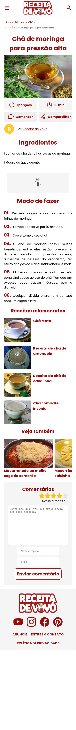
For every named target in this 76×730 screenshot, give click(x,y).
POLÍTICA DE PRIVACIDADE (38, 643)
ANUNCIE (19, 634)
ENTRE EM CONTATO (47, 634)
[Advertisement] (38, 183)
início (7, 22)
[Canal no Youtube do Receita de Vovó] (18, 625)
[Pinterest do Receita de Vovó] (58, 625)
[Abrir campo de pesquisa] (69, 8)
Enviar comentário (38, 574)
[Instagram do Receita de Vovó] (31, 625)
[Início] (38, 8)
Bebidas (19, 22)
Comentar (24, 117)
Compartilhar (59, 117)
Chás (31, 22)
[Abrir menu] (7, 8)
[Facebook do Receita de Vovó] (44, 625)
